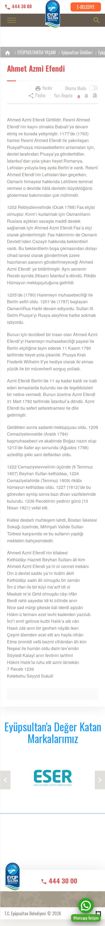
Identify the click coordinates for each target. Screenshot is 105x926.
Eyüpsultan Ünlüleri (77, 52)
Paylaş (40, 95)
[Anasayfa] (7, 53)
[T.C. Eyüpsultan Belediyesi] (12, 880)
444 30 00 (21, 6)
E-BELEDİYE (85, 7)
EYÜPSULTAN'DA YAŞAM (37, 52)
